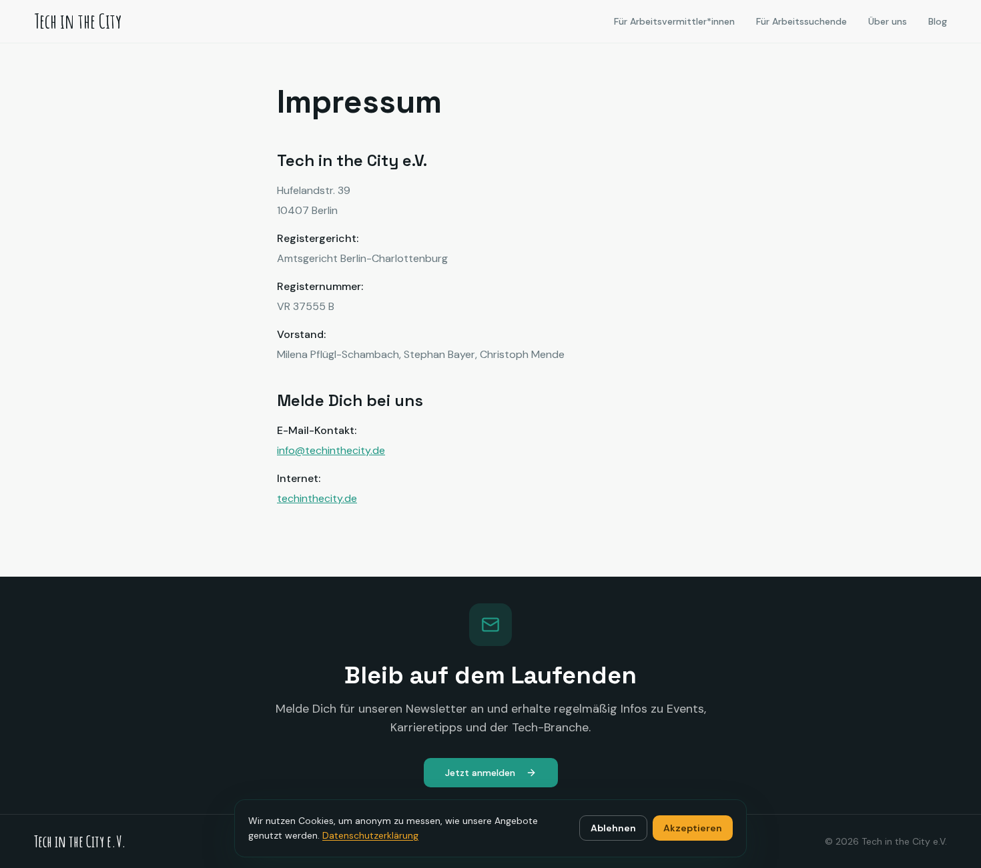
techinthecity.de (317, 498)
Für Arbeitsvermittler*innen (674, 21)
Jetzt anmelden (480, 773)
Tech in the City (77, 21)
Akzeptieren (692, 828)
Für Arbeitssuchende (801, 21)
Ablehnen (613, 828)
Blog (937, 21)
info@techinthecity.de (331, 450)
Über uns (887, 21)
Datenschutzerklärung (370, 835)
